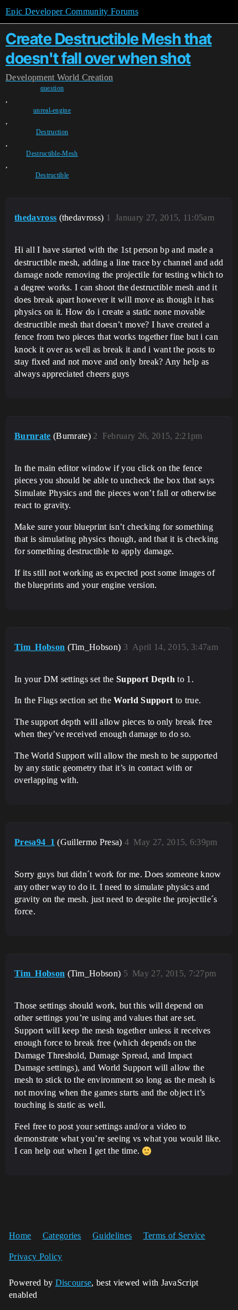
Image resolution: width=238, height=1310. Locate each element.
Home (20, 1235)
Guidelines (112, 1235)
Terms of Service (174, 1235)
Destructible (52, 175)
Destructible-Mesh (51, 153)
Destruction (52, 132)
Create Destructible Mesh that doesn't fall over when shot (109, 48)
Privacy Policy (35, 1256)
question (52, 88)
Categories (62, 1235)
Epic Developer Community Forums (72, 11)
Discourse (73, 1282)
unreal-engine (52, 110)
